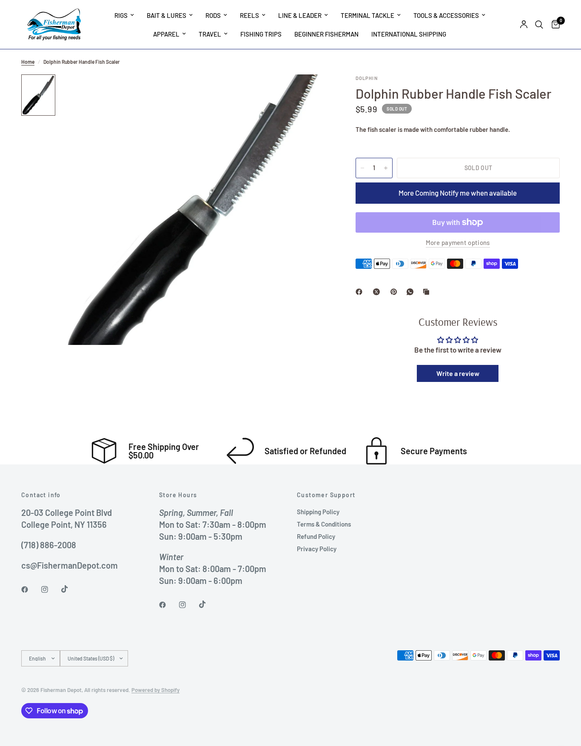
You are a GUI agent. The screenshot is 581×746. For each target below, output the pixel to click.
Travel (210, 34)
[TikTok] (70, 589)
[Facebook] (361, 292)
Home (27, 62)
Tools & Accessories (446, 15)
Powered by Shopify (155, 689)
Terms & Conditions (324, 524)
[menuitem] (124, 15)
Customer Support (326, 495)
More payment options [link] (458, 242)
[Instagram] (50, 589)
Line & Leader (300, 15)
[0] (553, 24)
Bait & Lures (166, 15)
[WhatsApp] (412, 292)
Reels (249, 15)
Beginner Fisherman (326, 34)
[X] (378, 292)
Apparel (166, 34)
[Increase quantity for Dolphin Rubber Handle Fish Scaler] (385, 168)
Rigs (121, 15)
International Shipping (408, 34)
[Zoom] (312, 92)
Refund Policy (316, 536)
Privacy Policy (316, 548)
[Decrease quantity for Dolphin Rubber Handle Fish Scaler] (362, 168)
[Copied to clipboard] (428, 292)
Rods (213, 15)
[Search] (539, 24)
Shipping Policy (318, 511)
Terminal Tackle (367, 15)
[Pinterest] (395, 292)
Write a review (457, 373)
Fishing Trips (261, 34)
